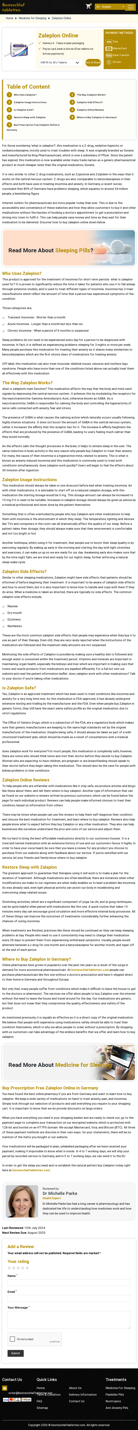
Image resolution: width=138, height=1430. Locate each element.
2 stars (15, 1268)
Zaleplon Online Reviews (90, 110)
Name (12, 1276)
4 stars (24, 1268)
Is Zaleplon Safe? (24, 110)
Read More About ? (50, 250)
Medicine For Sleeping (120, 1388)
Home (41, 1388)
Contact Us (76, 1401)
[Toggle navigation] (130, 7)
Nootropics (113, 1401)
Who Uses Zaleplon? (25, 94)
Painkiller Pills (115, 1394)
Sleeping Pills (72, 250)
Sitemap (42, 1408)
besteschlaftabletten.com (90, 970)
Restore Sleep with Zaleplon (30, 117)
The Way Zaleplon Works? (91, 94)
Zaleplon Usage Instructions (30, 102)
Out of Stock (93, 62)
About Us (75, 1388)
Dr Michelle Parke (60, 1193)
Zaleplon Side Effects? (90, 102)
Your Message (18, 1307)
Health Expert (52, 1198)
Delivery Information (83, 1394)
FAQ (39, 1401)
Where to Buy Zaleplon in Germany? (97, 117)
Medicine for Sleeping (83, 1064)
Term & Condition (49, 1394)
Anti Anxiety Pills (117, 1408)
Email (12, 1292)
